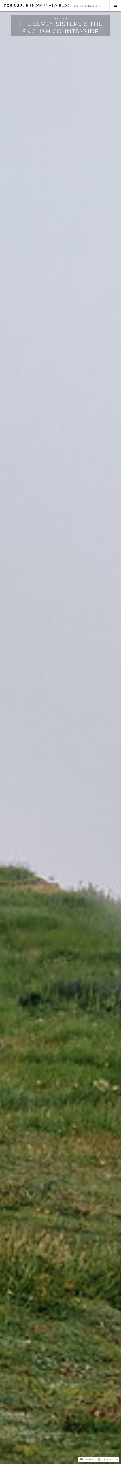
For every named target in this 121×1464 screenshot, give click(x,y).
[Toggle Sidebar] (115, 5)
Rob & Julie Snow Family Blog (37, 5)
